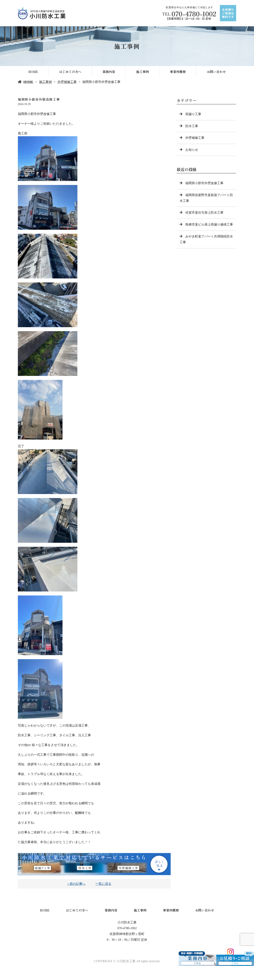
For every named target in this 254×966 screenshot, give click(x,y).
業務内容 (108, 71)
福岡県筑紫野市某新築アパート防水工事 (206, 197)
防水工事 (191, 126)
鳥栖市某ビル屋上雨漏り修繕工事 (209, 224)
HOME (33, 71)
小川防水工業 (127, 922)
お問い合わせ (216, 71)
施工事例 (142, 71)
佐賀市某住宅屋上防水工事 (204, 212)
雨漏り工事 (193, 114)
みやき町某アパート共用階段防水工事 (206, 239)
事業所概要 (178, 71)
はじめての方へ (70, 71)
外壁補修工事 (67, 82)
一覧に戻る (103, 883)
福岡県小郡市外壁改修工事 (204, 183)
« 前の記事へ (76, 883)
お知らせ (191, 149)
